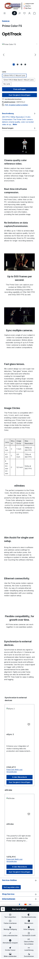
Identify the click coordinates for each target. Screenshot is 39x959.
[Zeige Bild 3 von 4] (21, 64)
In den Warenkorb (19, 777)
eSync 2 (10, 734)
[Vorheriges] (3, 54)
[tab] (19, 118)
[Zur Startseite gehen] (19, 5)
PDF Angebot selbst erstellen (16, 105)
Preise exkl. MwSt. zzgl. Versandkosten (14, 771)
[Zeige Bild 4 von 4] (25, 64)
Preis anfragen (19, 89)
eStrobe (10, 824)
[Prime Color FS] (19, 54)
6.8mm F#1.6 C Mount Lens (14, 75)
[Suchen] (19, 13)
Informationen (8, 899)
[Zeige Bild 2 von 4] (17, 64)
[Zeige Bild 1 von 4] (14, 64)
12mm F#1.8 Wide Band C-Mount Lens (18, 80)
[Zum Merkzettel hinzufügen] (29, 724)
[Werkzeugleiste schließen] (3, 909)
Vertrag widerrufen (11, 887)
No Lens (6, 84)
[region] (19, 54)
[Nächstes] (35, 54)
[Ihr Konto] (29, 13)
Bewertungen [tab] (7, 128)
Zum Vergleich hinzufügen (19, 95)
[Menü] (4, 13)
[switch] (10, 916)
